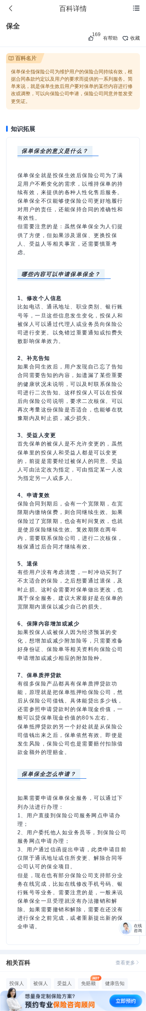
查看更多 (125, 962)
